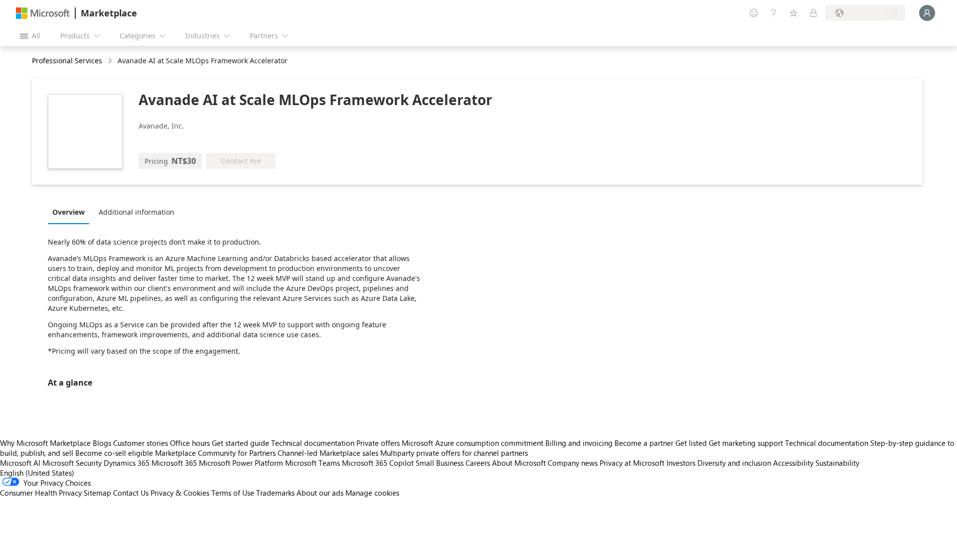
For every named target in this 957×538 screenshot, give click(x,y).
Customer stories (140, 443)
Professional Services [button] (67, 60)
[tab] (71, 212)
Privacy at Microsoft (632, 463)
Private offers (378, 443)
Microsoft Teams (312, 463)
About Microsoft (519, 463)
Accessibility (793, 463)
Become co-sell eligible (114, 453)
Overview (68, 212)
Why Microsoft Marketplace (45, 443)
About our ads (320, 493)
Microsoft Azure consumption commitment (473, 443)
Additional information (136, 212)
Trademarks (275, 493)
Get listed (691, 443)
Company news (573, 463)
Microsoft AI (20, 463)
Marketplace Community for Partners (215, 453)
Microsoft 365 (174, 463)
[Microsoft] (43, 13)
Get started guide (240, 443)
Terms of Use (232, 493)
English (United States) (37, 473)
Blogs (102, 443)
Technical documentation (312, 443)
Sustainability (837, 463)
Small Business (440, 463)
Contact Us (131, 493)
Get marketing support (746, 443)
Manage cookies (372, 493)
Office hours (190, 443)
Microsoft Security (72, 463)
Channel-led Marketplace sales (328, 453)
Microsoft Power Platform (241, 463)
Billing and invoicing (579, 443)
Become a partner (644, 443)
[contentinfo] (111, 61)
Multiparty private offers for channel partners (454, 453)
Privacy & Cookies (180, 493)
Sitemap (97, 493)
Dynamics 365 (127, 463)
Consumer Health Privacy (41, 493)
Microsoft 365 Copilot (378, 463)
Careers (478, 463)
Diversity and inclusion (734, 463)
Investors (680, 463)
